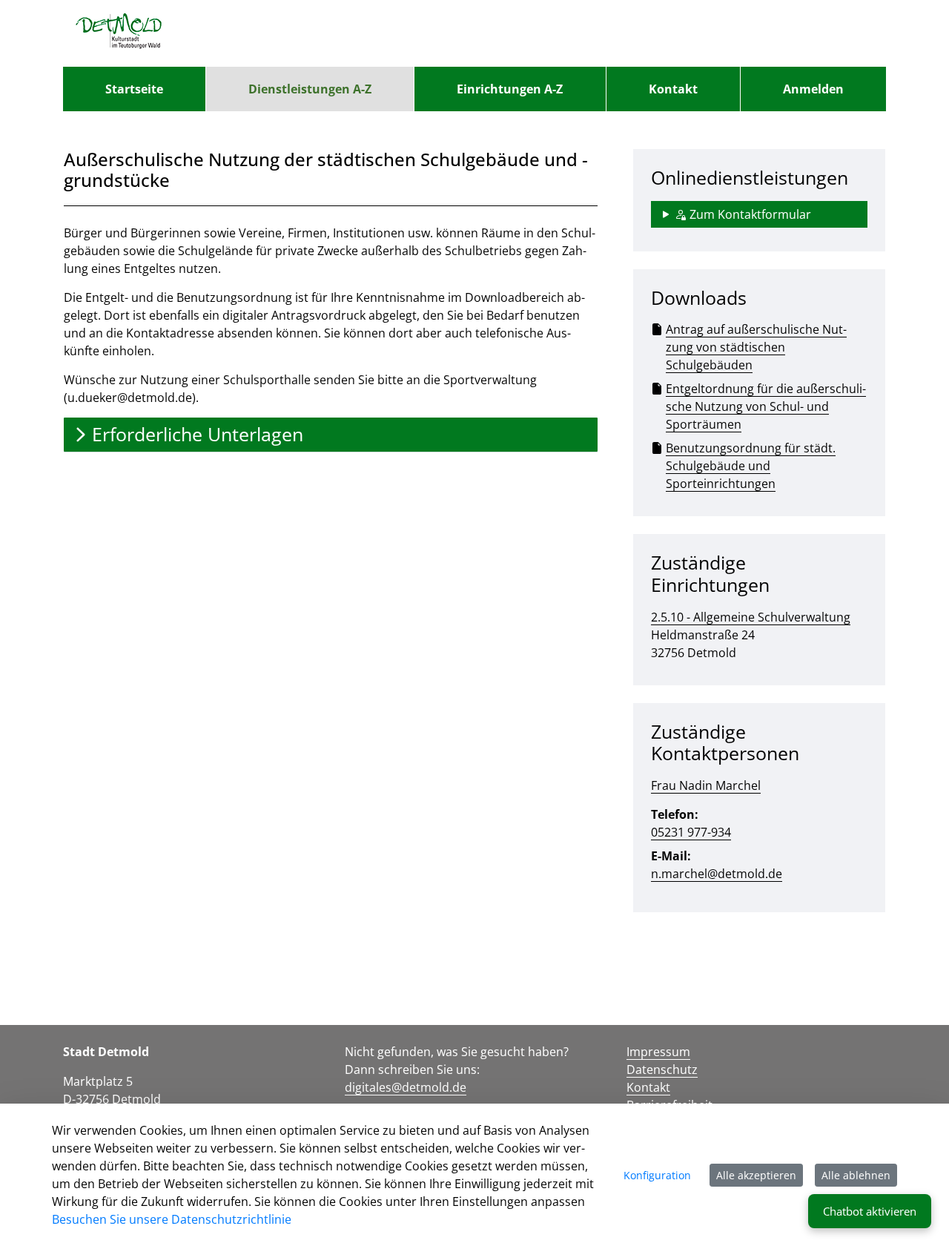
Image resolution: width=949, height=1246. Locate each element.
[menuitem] (134, 89)
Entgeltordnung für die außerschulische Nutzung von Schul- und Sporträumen (766, 406)
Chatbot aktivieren (869, 1211)
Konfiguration (657, 1175)
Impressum (658, 1052)
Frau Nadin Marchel (706, 785)
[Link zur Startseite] (119, 33)
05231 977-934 (691, 832)
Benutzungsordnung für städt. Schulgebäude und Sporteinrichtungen (751, 466)
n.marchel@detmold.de (716, 874)
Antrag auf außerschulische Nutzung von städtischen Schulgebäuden (756, 347)
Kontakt (648, 1087)
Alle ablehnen (855, 1175)
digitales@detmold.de (405, 1087)
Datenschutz (662, 1069)
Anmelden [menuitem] (813, 89)
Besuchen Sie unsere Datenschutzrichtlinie (171, 1219)
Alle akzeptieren (756, 1175)
